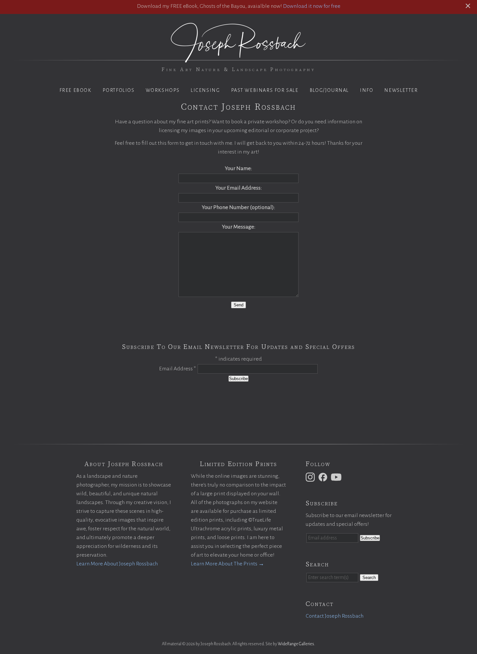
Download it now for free (311, 6)
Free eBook (75, 90)
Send (238, 304)
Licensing (205, 90)
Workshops (163, 90)
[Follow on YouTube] (337, 477)
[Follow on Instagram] (311, 477)
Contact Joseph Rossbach (334, 616)
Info (366, 90)
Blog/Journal (329, 90)
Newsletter (401, 90)
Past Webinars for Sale (265, 90)
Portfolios (119, 90)
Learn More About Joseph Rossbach (117, 564)
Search (369, 577)
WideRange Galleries (296, 644)
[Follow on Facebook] (324, 477)
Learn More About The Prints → (227, 564)
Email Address (177, 369)
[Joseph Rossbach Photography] (238, 59)
